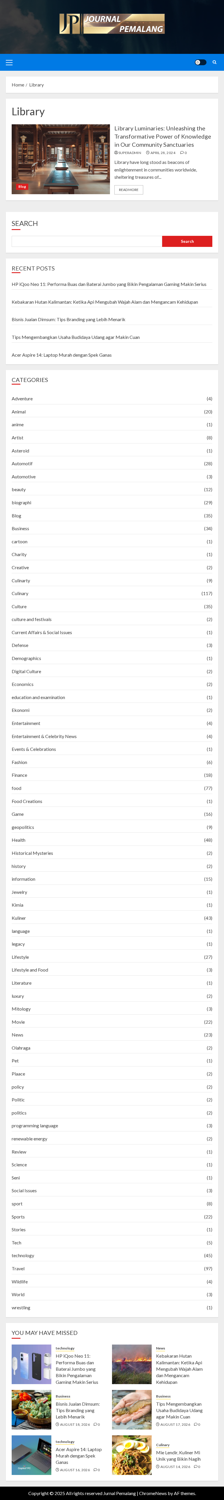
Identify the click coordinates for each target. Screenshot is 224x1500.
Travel (18, 1268)
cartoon (19, 541)
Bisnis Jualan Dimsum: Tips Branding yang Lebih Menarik (68, 319)
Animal (19, 411)
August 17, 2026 (175, 1424)
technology (23, 1255)
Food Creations (27, 801)
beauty (19, 489)
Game (18, 814)
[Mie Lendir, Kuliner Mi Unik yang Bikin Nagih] (132, 1455)
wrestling (21, 1307)
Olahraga (21, 1047)
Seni (16, 1177)
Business (20, 528)
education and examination (38, 697)
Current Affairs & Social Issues (42, 632)
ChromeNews (153, 1493)
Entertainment (26, 723)
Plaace (18, 1073)
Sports (18, 1216)
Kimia (17, 905)
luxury (18, 996)
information (23, 879)
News (17, 1034)
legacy (18, 944)
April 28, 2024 (162, 153)
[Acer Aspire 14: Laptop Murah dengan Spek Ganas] (31, 1455)
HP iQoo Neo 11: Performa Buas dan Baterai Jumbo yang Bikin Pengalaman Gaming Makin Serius (109, 284)
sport (17, 1203)
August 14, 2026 (175, 1466)
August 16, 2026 (75, 1470)
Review (19, 1151)
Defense (20, 645)
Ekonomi (20, 710)
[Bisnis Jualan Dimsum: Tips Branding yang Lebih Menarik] (31, 1410)
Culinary (20, 593)
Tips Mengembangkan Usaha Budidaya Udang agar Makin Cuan (76, 337)
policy (18, 1086)
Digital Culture (26, 671)
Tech (16, 1242)
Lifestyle (20, 957)
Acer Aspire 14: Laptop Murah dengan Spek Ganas (62, 355)
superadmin (129, 153)
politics (19, 1112)
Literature (22, 983)
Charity (19, 554)
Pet (15, 1060)
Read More (129, 190)
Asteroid (20, 450)
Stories (19, 1229)
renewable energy (29, 1138)
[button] (9, 62)
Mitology (21, 1008)
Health (18, 840)
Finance (19, 775)
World (18, 1294)
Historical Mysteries (32, 853)
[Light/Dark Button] (200, 62)
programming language (35, 1125)
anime (18, 424)
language (21, 931)
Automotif (22, 463)
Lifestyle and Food (30, 969)
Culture (19, 606)
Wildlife (20, 1281)
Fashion (19, 762)
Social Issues (24, 1190)
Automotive (24, 476)
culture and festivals (32, 619)
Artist (17, 437)
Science (19, 1164)
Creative (20, 567)
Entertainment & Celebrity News (44, 736)
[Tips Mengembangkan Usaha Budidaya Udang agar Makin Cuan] (132, 1410)
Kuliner (19, 918)
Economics (23, 684)
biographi (21, 502)
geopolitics (23, 827)
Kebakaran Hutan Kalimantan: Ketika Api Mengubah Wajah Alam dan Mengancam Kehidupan (105, 302)
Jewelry (19, 892)
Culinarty (21, 580)
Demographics (26, 658)
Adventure (22, 398)
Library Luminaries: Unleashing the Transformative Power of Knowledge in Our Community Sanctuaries (162, 136)
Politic (18, 1099)
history (19, 866)
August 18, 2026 (75, 1424)
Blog (22, 186)
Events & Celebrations (34, 749)
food (16, 788)
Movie (18, 1022)
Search (25, 223)
